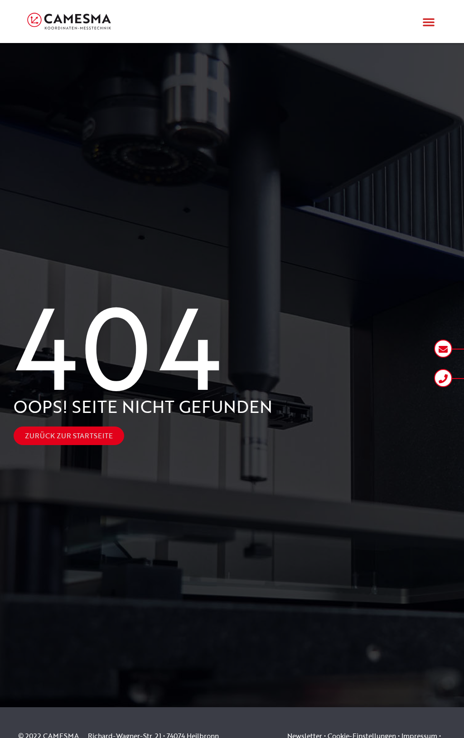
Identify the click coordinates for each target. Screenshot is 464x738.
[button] (428, 21)
